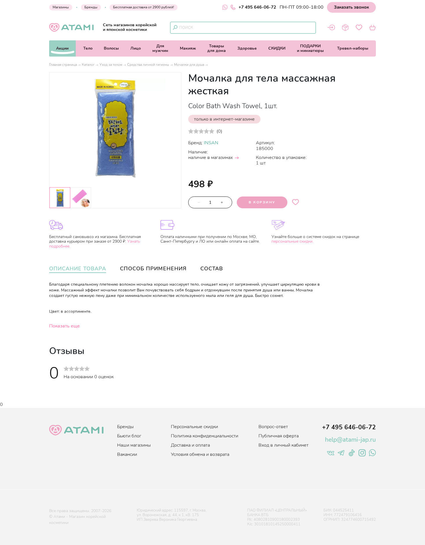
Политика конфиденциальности (204, 436)
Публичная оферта (278, 436)
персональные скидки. (292, 241)
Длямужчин (160, 48)
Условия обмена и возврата (200, 454)
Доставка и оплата (190, 445)
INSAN (211, 143)
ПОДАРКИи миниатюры (310, 48)
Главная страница (63, 64)
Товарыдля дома (216, 48)
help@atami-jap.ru (350, 440)
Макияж (188, 48)
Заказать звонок (351, 7)
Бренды (90, 7)
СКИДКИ (276, 48)
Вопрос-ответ (273, 427)
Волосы (111, 48)
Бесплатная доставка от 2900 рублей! (143, 7)
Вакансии (127, 454)
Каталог (88, 64)
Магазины (61, 7)
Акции (62, 48)
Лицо (135, 48)
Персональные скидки (194, 427)
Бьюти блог (129, 436)
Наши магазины (134, 445)
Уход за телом (110, 64)
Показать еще (64, 326)
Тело (88, 48)
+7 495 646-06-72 (257, 7)
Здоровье (247, 48)
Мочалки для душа (189, 64)
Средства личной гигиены (148, 64)
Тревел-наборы (352, 48)
